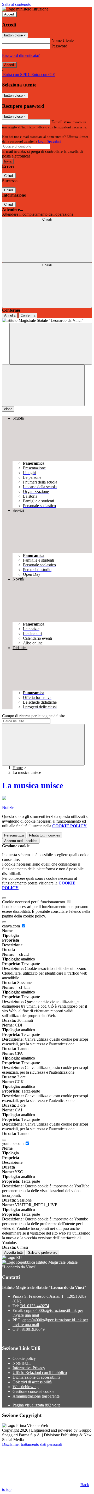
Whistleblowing (26, 1386)
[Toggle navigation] (43, 385)
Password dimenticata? (21, 55)
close (8, 409)
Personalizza (14, 835)
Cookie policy (24, 1358)
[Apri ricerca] (50, 344)
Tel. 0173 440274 (34, 1305)
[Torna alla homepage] (47, 320)
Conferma (28, 315)
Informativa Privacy (29, 1368)
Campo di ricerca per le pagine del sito (33, 716)
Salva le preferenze (42, 1252)
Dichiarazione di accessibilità (36, 1377)
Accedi (9, 14)
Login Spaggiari (49, 141)
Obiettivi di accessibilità (32, 1382)
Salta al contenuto (16, 4)
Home (18, 767)
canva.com (11, 926)
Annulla (9, 315)
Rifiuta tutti (44, 835)
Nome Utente (62, 40)
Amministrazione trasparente (36, 1396)
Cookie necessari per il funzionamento (34, 902)
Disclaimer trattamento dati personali (32, 1444)
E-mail (56, 121)
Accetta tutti (20, 841)
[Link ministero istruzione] (25, 9)
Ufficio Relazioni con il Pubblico (40, 1372)
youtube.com (13, 1143)
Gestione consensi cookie (33, 1391)
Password (59, 46)
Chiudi (9, 176)
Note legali (22, 1363)
